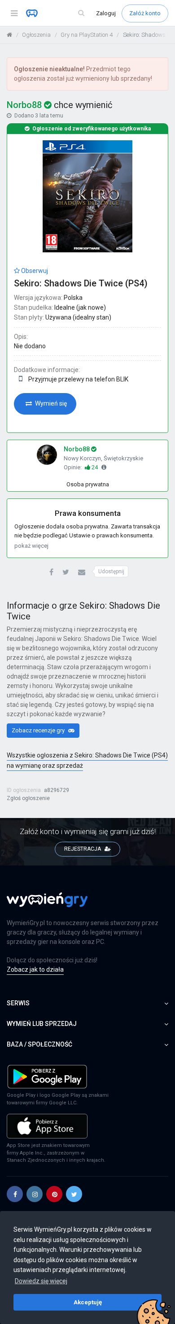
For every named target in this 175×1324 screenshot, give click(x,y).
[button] (51, 572)
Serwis (18, 1003)
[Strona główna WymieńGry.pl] (9, 34)
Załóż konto (145, 13)
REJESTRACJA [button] (83, 849)
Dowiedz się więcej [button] (41, 1281)
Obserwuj (34, 270)
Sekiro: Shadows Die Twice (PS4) (81, 283)
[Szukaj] (81, 13)
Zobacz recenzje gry (39, 730)
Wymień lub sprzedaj (42, 1023)
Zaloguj (106, 13)
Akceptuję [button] (88, 1302)
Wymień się (50, 403)
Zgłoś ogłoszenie (28, 798)
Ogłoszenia (36, 34)
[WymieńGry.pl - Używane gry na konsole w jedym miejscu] (47, 905)
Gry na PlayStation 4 (87, 34)
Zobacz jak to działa (35, 969)
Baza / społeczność (39, 1044)
